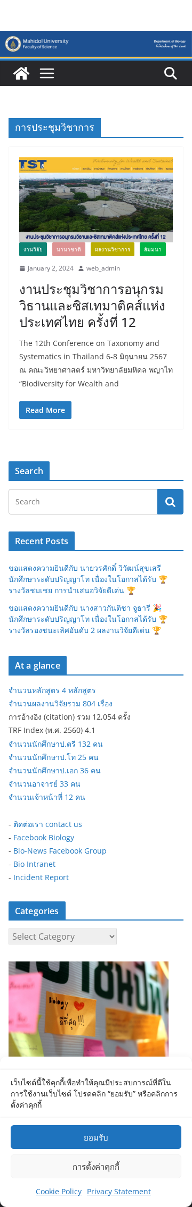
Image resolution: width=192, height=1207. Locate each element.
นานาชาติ (69, 249)
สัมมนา (153, 249)
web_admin (103, 268)
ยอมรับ (96, 1137)
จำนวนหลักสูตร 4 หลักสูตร (52, 690)
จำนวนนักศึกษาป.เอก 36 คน (55, 770)
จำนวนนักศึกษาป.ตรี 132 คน (56, 744)
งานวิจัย (33, 249)
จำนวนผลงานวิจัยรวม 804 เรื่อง (61, 703)
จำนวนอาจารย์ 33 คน (45, 784)
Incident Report (41, 877)
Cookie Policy (59, 1191)
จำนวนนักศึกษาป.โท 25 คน (54, 757)
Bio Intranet (34, 864)
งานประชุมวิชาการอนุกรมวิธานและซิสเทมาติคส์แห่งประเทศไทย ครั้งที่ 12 (92, 305)
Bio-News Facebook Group (60, 851)
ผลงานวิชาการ (112, 249)
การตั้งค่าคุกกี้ (96, 1166)
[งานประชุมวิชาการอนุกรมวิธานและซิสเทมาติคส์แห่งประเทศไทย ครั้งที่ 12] (96, 199)
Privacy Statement (119, 1191)
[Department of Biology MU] (21, 73)
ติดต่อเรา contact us (47, 824)
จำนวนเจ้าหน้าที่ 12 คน (47, 797)
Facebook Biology (43, 837)
